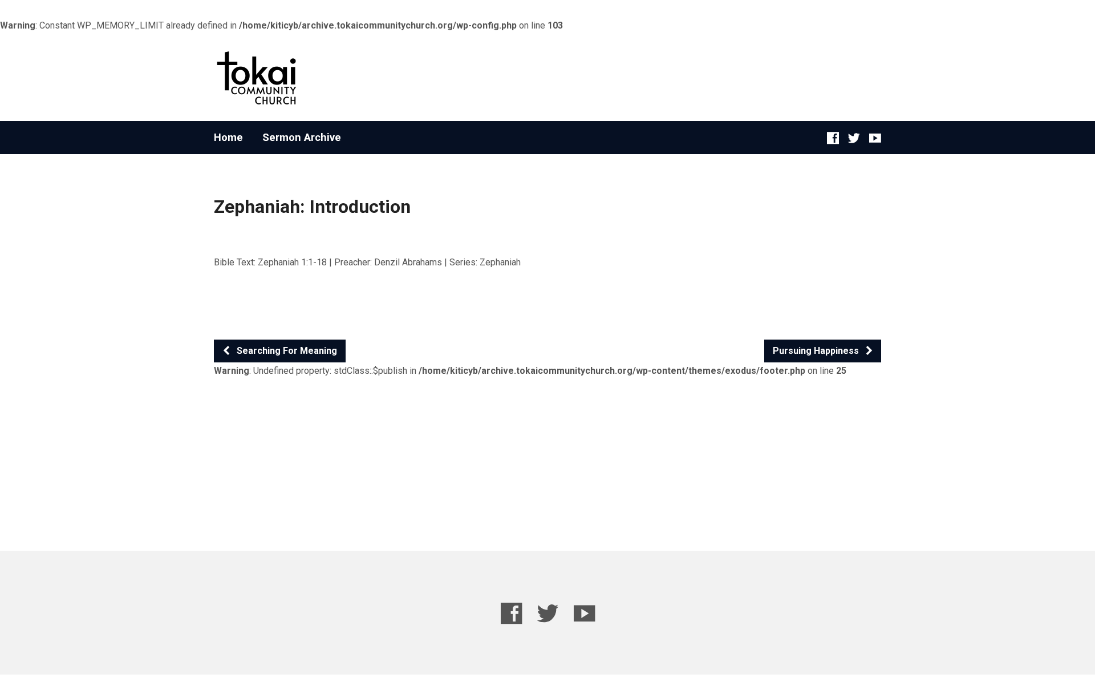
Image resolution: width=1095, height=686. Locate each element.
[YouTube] (875, 138)
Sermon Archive (301, 137)
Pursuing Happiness (817, 350)
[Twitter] (854, 138)
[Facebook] (833, 138)
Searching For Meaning (285, 350)
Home (228, 137)
